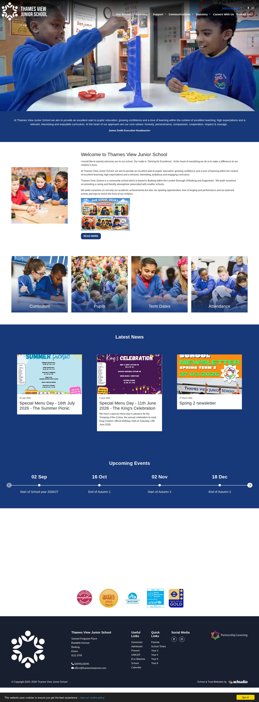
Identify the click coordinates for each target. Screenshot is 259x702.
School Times (158, 646)
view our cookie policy (92, 697)
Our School (123, 14)
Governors (136, 642)
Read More (90, 236)
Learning (141, 14)
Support (158, 14)
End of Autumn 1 (99, 491)
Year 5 (154, 659)
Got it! (245, 697)
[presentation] (9, 485)
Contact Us (243, 14)
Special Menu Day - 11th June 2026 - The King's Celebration (127, 406)
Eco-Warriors (138, 659)
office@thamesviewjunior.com (90, 668)
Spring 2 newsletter (197, 403)
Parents (155, 642)
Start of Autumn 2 (159, 491)
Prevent (135, 650)
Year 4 (154, 655)
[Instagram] (252, 8)
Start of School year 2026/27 (39, 491)
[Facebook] (248, 8)
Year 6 (154, 663)
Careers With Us (223, 14)
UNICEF (135, 655)
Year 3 (154, 650)
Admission (137, 646)
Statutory (202, 14)
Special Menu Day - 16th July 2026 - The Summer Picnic (47, 406)
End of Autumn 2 (220, 491)
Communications (180, 14)
